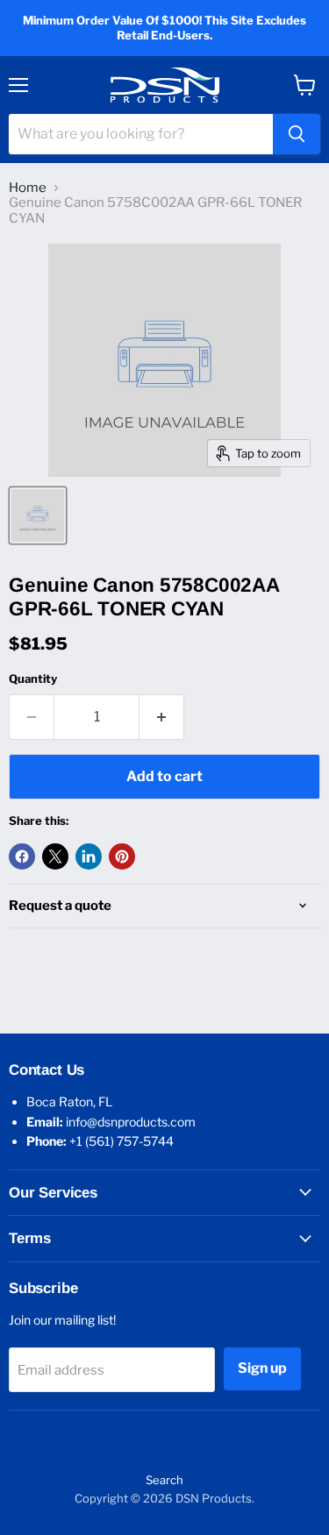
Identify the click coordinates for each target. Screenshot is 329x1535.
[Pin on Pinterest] (122, 856)
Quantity (33, 679)
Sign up (262, 1368)
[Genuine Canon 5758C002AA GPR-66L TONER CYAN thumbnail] (38, 515)
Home (27, 188)
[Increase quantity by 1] (161, 717)
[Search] (296, 134)
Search (164, 1480)
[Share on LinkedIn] (88, 856)
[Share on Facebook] (22, 856)
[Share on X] (55, 856)
